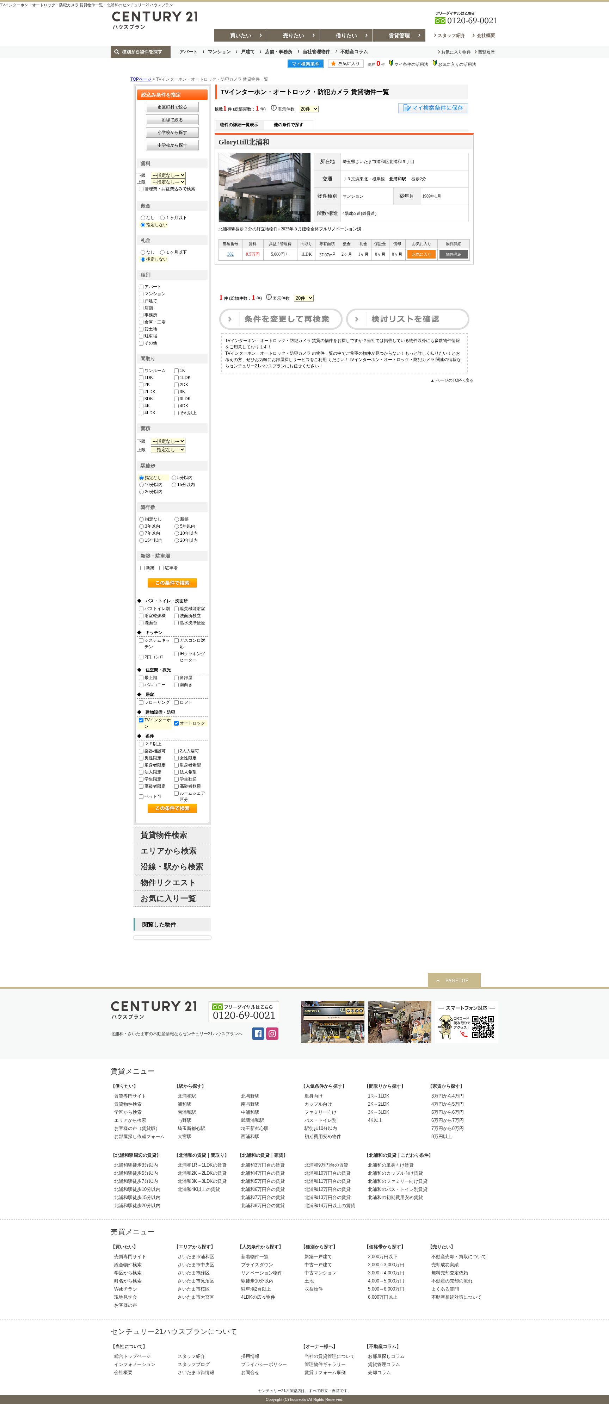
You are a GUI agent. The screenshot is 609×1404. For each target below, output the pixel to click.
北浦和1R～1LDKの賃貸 (202, 1165)
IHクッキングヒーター (192, 657)
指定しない (156, 224)
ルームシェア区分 (192, 796)
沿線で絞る (172, 119)
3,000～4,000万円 (386, 1272)
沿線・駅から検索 (172, 866)
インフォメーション (134, 1364)
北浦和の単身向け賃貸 (391, 1165)
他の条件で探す (288, 124)
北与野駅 (250, 1096)
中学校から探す (172, 145)
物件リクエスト (169, 882)
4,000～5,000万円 (386, 1281)
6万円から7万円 (447, 1120)
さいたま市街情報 (196, 1372)
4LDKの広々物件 (258, 1297)
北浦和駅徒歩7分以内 (136, 1181)
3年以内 (152, 526)
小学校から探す (172, 132)
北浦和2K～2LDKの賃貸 (202, 1173)
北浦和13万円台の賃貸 (327, 1197)
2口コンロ (154, 656)
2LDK (149, 391)
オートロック (192, 723)
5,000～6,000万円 (386, 1289)
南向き (186, 684)
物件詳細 (453, 254)
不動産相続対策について (456, 1297)
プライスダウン (257, 1264)
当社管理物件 (316, 51)
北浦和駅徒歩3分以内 (136, 1165)
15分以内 (186, 484)
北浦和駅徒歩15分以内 (137, 1197)
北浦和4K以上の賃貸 (199, 1189)
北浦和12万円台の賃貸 (327, 1189)
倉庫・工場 (155, 321)
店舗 (148, 307)
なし (150, 217)
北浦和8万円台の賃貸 (263, 1205)
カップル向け (318, 1104)
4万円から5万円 (447, 1104)
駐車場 (150, 336)
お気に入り (421, 254)
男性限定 (152, 758)
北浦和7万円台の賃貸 (263, 1197)
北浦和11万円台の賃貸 (327, 1181)
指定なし (153, 477)
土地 (309, 1281)
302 (230, 254)
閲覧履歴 (486, 52)
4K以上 (375, 1120)
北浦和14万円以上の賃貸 (329, 1205)
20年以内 (189, 540)
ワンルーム (155, 370)
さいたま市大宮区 (196, 1297)
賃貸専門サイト (130, 1096)
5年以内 (187, 526)
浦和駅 (184, 1104)
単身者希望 (190, 765)
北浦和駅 (187, 1096)
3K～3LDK (378, 1112)
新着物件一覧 (255, 1256)
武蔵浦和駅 (252, 1120)
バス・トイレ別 (320, 1120)
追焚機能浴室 (192, 608)
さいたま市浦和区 (196, 1256)
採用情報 (250, 1356)
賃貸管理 (399, 35)
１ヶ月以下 (176, 217)
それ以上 (188, 412)
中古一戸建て (318, 1264)
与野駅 (184, 1120)
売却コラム (379, 1372)
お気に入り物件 (456, 52)
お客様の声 (125, 1305)
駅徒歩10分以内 (320, 1128)
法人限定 (152, 772)
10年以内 (189, 533)
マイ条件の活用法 (411, 64)
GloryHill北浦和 (244, 142)
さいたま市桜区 (194, 1289)
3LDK (185, 398)
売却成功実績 (445, 1264)
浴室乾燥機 (155, 615)
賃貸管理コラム (384, 1364)
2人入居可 (189, 750)
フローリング (157, 702)
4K (147, 405)
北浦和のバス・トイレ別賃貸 (397, 1189)
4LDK (149, 412)
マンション (219, 51)
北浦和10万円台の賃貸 (327, 1173)
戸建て (248, 51)
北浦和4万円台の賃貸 (263, 1173)
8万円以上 (441, 1136)
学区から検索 (128, 1112)
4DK (184, 405)
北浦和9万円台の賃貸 (326, 1165)
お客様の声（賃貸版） (137, 1128)
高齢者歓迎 (190, 786)
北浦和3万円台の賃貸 (263, 1165)
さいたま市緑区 (194, 1272)
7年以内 (152, 533)
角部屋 (186, 677)
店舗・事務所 (279, 51)
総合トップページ (132, 1356)
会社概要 (486, 35)
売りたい (293, 35)
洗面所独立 (190, 615)
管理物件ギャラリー (325, 1364)
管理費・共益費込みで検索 (169, 188)
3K (182, 391)
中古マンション (320, 1272)
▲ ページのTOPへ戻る (452, 380)
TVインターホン (157, 723)
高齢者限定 (155, 786)
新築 (184, 519)
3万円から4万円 (447, 1096)
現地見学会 (125, 1297)
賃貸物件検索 (164, 835)
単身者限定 (155, 765)
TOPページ (141, 79)
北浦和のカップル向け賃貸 (395, 1173)
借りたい (346, 35)
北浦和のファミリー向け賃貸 (397, 1181)
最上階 (150, 677)
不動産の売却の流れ (452, 1281)
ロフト (186, 702)
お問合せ (250, 1372)
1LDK (185, 377)
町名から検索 (128, 1281)
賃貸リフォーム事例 (325, 1372)
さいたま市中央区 (196, 1264)
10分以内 (153, 484)
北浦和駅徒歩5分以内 (136, 1173)
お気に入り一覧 (168, 898)
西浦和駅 (250, 1136)
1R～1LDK (378, 1096)
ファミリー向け (320, 1112)
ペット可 (152, 796)
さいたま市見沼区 (196, 1281)
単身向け (313, 1096)
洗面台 (150, 622)
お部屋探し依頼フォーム (139, 1136)
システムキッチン (157, 643)
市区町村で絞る (172, 107)
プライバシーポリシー (264, 1364)
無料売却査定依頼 (449, 1272)
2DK (184, 384)
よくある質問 (445, 1289)
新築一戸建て (318, 1256)
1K (182, 370)
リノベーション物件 (261, 1272)
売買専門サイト (130, 1256)
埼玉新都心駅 (191, 1128)
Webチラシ (125, 1289)
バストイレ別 (157, 608)
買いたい (240, 35)
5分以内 (184, 477)
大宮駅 (184, 1136)
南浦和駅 (187, 1112)
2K (147, 384)
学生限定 (152, 779)
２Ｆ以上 (152, 743)
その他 (150, 343)
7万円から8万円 (447, 1128)
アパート (188, 51)
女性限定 (188, 758)
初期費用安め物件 (322, 1136)
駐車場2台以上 (256, 1289)
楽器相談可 (155, 750)
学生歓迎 (188, 779)
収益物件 (313, 1289)
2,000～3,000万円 (386, 1264)
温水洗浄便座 (192, 622)
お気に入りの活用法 (457, 64)
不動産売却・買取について (458, 1256)
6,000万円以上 (383, 1297)
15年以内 (153, 540)
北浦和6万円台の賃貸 (263, 1189)
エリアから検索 (169, 850)
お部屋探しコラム (386, 1356)
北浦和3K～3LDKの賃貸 (202, 1181)
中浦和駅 (250, 1112)
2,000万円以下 (383, 1256)
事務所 (150, 314)
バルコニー (155, 684)
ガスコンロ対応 (192, 643)
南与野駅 (250, 1104)
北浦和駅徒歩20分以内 (137, 1205)
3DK (148, 398)
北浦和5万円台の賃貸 (263, 1181)
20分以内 (153, 491)
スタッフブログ (194, 1364)
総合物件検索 (128, 1264)
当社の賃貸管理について (329, 1356)
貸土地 (150, 329)
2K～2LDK (378, 1104)
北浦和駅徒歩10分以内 (137, 1189)
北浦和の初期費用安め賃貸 (395, 1197)
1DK (148, 377)
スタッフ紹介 (451, 35)
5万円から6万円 (447, 1112)
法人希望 (188, 772)
